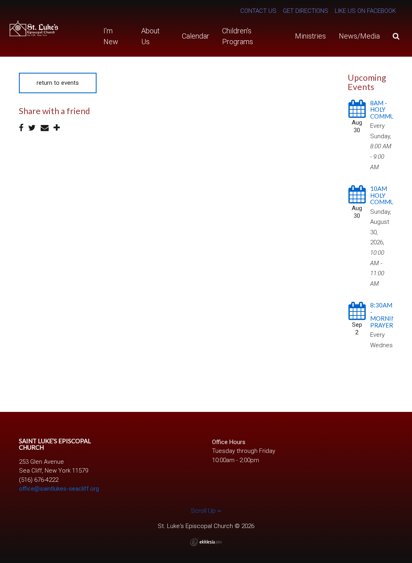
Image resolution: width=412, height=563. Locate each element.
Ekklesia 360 (206, 542)
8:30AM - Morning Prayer (385, 315)
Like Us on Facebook (365, 10)
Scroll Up (204, 510)
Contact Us (258, 10)
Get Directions (305, 10)
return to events (58, 82)
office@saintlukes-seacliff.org (59, 488)
